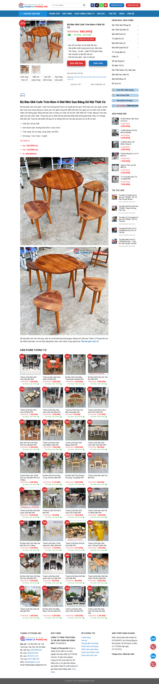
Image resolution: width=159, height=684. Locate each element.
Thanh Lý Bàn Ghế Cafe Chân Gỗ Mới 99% (52, 378)
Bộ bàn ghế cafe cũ (90, 341)
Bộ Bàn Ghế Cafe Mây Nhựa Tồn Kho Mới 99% (52, 610)
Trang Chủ (54, 14)
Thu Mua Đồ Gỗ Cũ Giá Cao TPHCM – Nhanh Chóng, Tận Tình (128, 208)
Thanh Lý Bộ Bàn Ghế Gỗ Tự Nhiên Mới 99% (97, 512)
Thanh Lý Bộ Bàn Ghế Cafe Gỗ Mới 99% (28, 411)
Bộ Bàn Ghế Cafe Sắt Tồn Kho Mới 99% (98, 378)
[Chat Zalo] (153, 656)
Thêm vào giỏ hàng (86, 39)
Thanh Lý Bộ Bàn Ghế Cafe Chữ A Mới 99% (73, 512)
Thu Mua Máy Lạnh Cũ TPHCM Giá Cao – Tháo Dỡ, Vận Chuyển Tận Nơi (127, 241)
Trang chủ (24, 20)
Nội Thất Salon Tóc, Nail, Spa (123, 70)
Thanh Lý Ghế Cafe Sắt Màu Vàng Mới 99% (74, 411)
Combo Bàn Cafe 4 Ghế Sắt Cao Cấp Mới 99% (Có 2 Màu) (30, 478)
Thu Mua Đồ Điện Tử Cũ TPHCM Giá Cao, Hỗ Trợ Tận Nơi (127, 230)
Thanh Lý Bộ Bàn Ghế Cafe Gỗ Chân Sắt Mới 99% (96, 611)
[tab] (22, 96)
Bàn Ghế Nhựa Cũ (119, 79)
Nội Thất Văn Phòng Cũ (121, 25)
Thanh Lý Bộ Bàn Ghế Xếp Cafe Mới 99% (75, 577)
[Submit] (84, 5)
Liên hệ (84, 640)
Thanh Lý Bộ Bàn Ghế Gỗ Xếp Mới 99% (29, 610)
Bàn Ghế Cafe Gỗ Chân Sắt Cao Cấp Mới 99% (29, 444)
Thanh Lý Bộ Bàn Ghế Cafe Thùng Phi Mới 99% (97, 544)
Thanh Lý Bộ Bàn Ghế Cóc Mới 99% (98, 477)
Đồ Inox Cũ (116, 83)
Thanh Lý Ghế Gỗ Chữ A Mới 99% (52, 512)
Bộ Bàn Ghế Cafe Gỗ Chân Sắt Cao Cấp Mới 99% (30, 577)
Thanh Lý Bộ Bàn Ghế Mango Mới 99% (73, 444)
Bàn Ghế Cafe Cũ (118, 43)
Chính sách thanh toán (90, 652)
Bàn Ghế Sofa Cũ (118, 34)
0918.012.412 (33, 656)
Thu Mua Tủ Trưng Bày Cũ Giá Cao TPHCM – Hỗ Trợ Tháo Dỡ (128, 219)
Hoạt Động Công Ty (85, 14)
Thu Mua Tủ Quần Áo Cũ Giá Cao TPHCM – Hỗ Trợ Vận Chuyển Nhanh (128, 197)
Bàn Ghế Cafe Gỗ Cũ (96, 77)
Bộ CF (50, 20)
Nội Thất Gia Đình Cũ (120, 30)
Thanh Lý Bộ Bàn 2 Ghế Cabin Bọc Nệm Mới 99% (52, 544)
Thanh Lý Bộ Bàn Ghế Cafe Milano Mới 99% (51, 444)
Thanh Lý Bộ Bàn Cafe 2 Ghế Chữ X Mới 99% (97, 411)
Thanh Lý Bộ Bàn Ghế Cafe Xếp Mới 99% (28, 378)
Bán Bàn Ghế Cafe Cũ (38, 20)
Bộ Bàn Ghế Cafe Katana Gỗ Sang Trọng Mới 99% (74, 477)
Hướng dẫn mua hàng (89, 643)
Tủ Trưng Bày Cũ (118, 52)
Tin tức (112, 14)
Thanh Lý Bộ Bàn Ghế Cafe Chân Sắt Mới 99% (52, 411)
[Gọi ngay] (153, 664)
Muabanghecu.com (32, 662)
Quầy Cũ (115, 56)
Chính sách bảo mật (89, 655)
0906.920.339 (132, 106)
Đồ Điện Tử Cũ (118, 65)
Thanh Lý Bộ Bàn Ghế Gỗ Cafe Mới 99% (74, 544)
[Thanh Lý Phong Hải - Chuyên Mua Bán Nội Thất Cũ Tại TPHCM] (33, 5)
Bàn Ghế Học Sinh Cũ (120, 74)
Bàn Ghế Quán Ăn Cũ (120, 48)
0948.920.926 (32, 653)
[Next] (59, 42)
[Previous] (24, 42)
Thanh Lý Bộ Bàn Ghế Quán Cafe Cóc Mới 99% (52, 577)
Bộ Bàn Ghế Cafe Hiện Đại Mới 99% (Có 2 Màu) (30, 544)
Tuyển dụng (86, 637)
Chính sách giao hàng (89, 649)
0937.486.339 (33, 659)
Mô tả (22, 96)
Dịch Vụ (101, 14)
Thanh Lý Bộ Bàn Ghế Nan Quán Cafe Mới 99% (30, 512)
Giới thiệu (67, 14)
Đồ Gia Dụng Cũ (118, 61)
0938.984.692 (36, 650)
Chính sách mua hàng (89, 646)
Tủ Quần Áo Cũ (118, 39)
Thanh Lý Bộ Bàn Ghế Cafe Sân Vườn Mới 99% (97, 444)
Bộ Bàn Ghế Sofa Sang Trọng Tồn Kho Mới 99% (52, 477)
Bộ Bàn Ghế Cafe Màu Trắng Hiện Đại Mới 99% (74, 378)
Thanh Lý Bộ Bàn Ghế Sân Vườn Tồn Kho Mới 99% (98, 577)
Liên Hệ (130, 14)
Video (122, 14)
